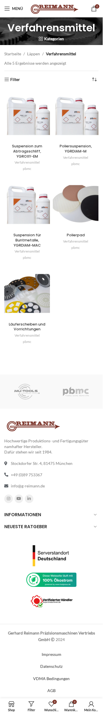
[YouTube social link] (19, 499)
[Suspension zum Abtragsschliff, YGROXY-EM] (27, 115)
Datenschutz (51, 666)
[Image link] (51, 555)
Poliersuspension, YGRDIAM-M (76, 149)
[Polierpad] (75, 204)
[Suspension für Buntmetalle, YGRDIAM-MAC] (27, 204)
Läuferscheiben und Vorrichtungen (27, 327)
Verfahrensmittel (27, 162)
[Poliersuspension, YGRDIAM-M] (75, 115)
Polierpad (76, 235)
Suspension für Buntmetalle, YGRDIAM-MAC (27, 240)
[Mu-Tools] (26, 391)
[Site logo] (54, 8)
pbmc (27, 168)
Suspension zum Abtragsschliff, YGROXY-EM (27, 151)
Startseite (12, 53)
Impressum (51, 654)
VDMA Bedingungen (51, 678)
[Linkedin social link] (29, 499)
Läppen (33, 53)
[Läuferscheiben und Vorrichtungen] (27, 293)
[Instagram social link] (8, 499)
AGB (51, 690)
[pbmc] (75, 391)
